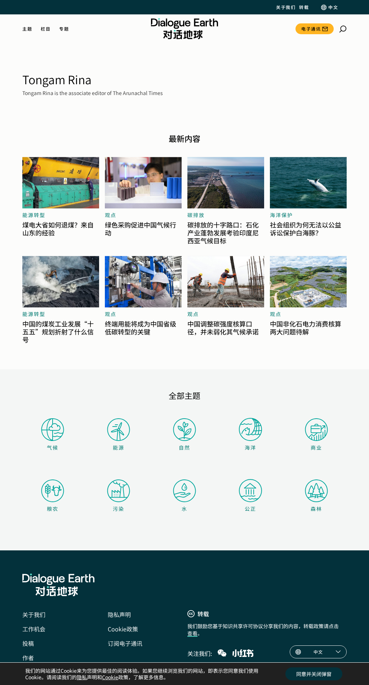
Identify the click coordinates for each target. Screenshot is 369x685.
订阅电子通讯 (125, 643)
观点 (110, 214)
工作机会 (33, 629)
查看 (192, 633)
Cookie (110, 677)
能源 (118, 447)
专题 (64, 28)
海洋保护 (281, 214)
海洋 (250, 447)
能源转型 (33, 214)
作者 (28, 657)
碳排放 (196, 214)
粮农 (52, 508)
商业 (316, 447)
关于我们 (285, 7)
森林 (316, 508)
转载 (304, 7)
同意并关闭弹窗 (314, 673)
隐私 (82, 677)
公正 (250, 508)
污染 (118, 508)
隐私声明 (119, 614)
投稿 (28, 643)
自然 (184, 447)
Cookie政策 (123, 629)
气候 (52, 447)
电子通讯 (311, 29)
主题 (27, 28)
